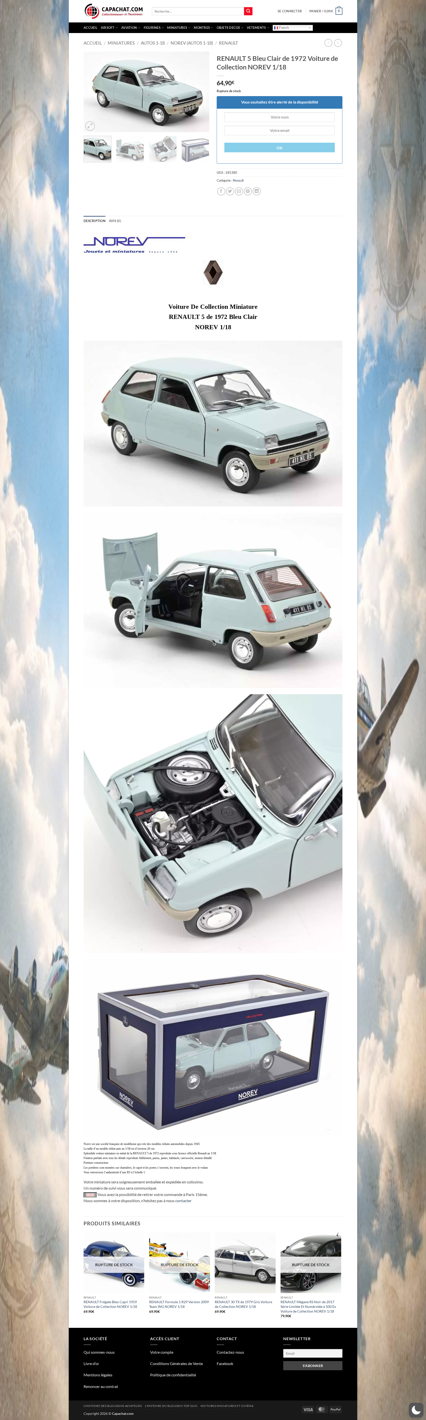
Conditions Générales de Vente (176, 1363)
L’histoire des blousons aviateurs (113, 1406)
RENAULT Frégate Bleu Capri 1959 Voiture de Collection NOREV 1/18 (110, 1304)
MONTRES (202, 28)
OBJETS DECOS (228, 28)
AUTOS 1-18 (153, 43)
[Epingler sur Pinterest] (248, 191)
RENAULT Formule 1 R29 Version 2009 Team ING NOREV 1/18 (179, 1304)
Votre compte (161, 1352)
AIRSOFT (108, 28)
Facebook (225, 1363)
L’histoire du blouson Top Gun (171, 1406)
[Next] (200, 92)
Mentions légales (98, 1374)
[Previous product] (338, 43)
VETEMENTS (256, 28)
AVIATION (129, 28)
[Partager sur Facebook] (221, 191)
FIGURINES (152, 28)
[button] (290, 11)
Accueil (90, 28)
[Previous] (92, 92)
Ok (280, 148)
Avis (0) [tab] (115, 221)
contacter (183, 1200)
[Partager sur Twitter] (230, 191)
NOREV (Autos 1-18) (192, 43)
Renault (228, 43)
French (283, 27)
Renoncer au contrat (101, 1386)
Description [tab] (95, 221)
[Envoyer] (248, 11)
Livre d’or (91, 1363)
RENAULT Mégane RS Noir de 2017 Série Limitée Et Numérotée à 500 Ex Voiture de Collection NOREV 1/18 (308, 1306)
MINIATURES (177, 28)
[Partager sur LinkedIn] (257, 191)
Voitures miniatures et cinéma (227, 1406)
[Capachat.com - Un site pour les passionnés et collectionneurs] (114, 11)
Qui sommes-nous (99, 1352)
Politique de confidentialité (173, 1374)
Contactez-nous (230, 1352)
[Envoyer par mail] (239, 191)
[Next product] (328, 43)
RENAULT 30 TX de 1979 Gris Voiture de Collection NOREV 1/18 (243, 1304)
